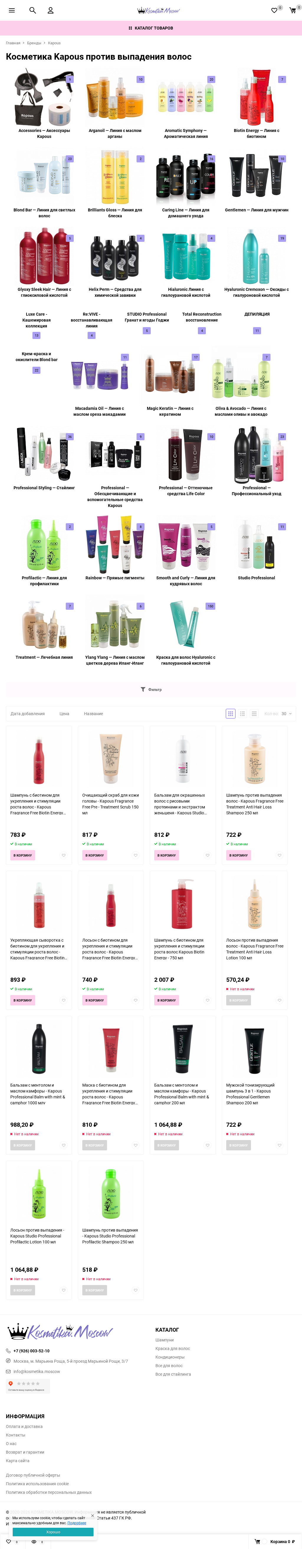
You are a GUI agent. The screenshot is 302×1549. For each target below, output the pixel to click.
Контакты (15, 1435)
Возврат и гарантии (25, 1452)
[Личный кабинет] (50, 10)
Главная (13, 42)
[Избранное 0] (274, 10)
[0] (292, 10)
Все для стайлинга (173, 1374)
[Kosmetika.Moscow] (76, 1332)
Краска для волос (172, 1348)
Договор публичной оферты (33, 1475)
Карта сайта (17, 1461)
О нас (11, 1444)
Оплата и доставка (24, 1426)
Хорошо (53, 1532)
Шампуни (164, 1340)
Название (93, 713)
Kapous (54, 42)
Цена (64, 713)
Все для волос (169, 1366)
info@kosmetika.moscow (37, 1371)
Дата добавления (28, 713)
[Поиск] (32, 10)
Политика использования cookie (37, 1484)
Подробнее (77, 1522)
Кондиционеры (170, 1357)
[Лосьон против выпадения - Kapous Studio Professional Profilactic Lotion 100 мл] (39, 1194)
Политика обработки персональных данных (49, 1492)
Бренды (34, 42)
